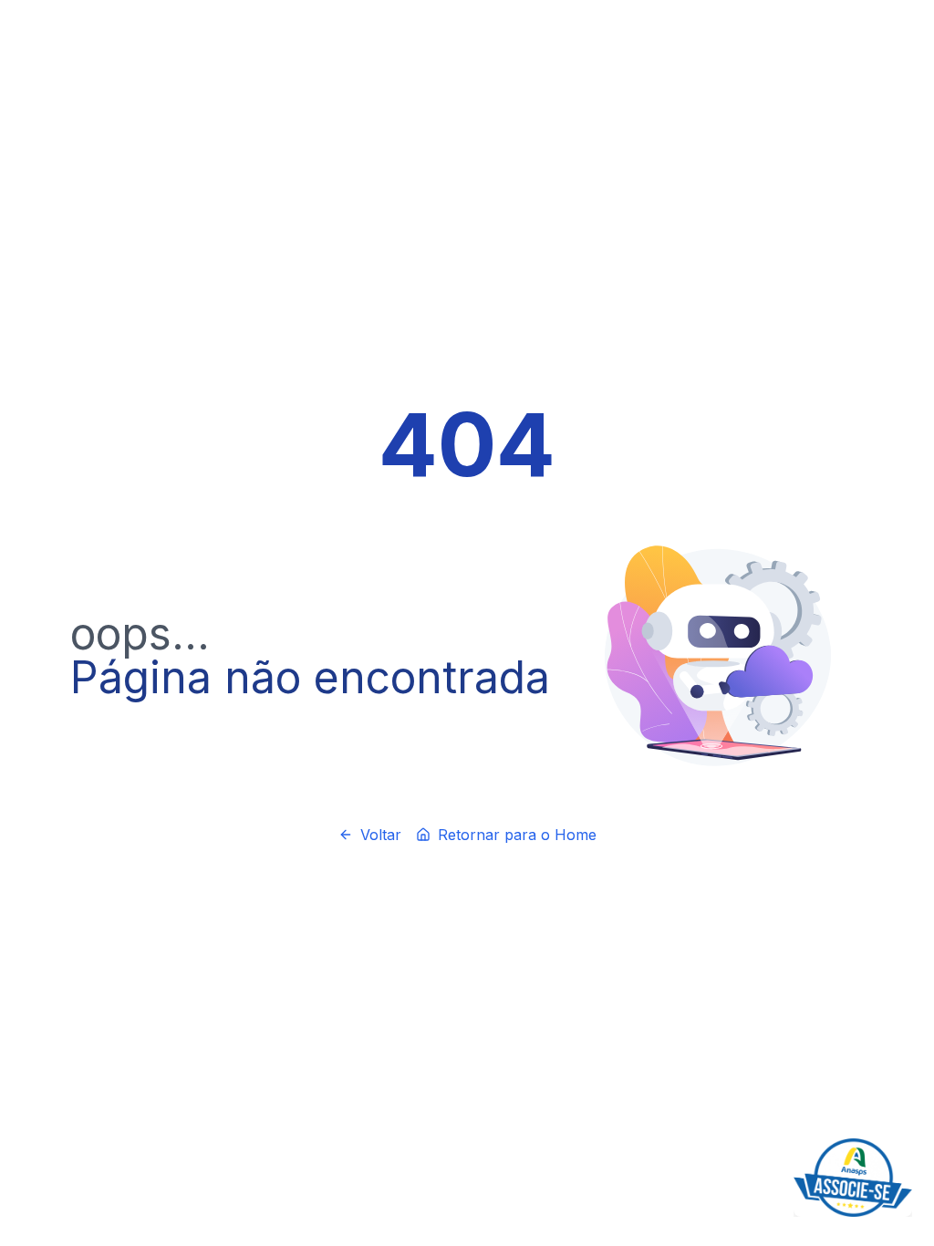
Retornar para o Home (517, 834)
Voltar (380, 834)
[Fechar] (908, 1142)
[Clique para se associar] (853, 1177)
